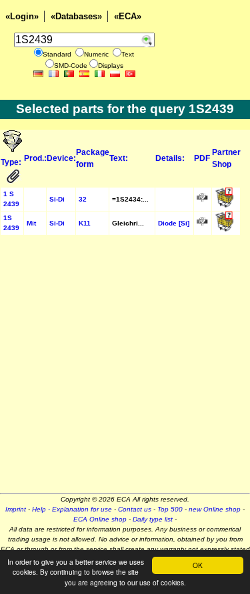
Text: (118, 158)
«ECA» (127, 16)
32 (83, 199)
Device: (61, 158)
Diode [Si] (173, 223)
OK (198, 565)
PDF (202, 158)
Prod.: (35, 158)
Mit (31, 223)
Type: (11, 162)
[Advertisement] (125, 368)
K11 (85, 223)
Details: (170, 158)
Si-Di (57, 199)
